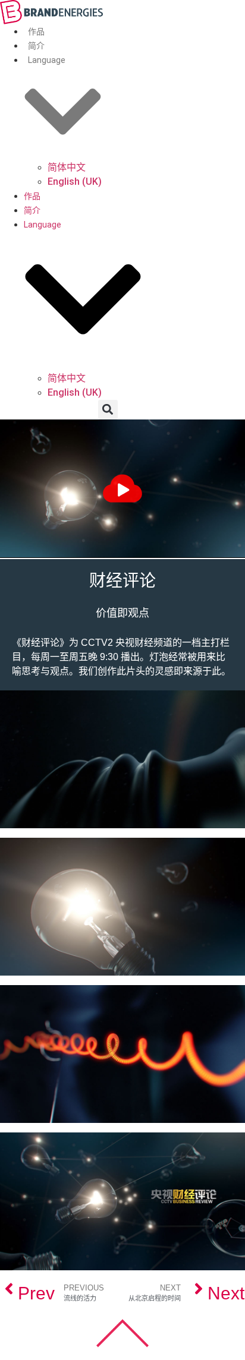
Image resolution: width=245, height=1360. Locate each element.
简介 (36, 46)
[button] (108, 409)
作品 (36, 31)
